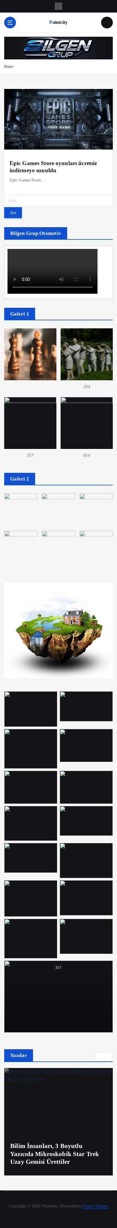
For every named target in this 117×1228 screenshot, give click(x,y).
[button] (99, 1056)
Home (8, 66)
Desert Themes (95, 1206)
